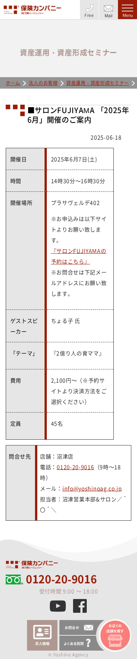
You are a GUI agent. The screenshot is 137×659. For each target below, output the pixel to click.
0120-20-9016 (75, 467)
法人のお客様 (43, 82)
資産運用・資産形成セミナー (97, 82)
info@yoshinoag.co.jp (92, 488)
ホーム (13, 82)
